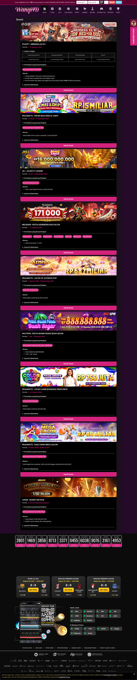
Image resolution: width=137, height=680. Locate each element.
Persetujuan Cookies (110, 675)
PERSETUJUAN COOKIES (107, 648)
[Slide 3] (69, 594)
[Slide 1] (66, 594)
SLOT (60, 12)
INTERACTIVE (101, 12)
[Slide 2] (67, 594)
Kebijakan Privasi (64, 677)
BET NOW (33, 590)
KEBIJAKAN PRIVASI (90, 648)
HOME (44, 12)
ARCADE (92, 12)
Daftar (118, 2)
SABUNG (84, 12)
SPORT (77, 12)
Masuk (112, 2)
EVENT (118, 12)
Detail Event (68, 90)
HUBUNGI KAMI (76, 648)
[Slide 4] (70, 594)
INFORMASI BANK (62, 648)
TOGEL (52, 12)
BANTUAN (39, 648)
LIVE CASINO (68, 12)
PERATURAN (49, 648)
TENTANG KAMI (27, 648)
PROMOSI (110, 12)
